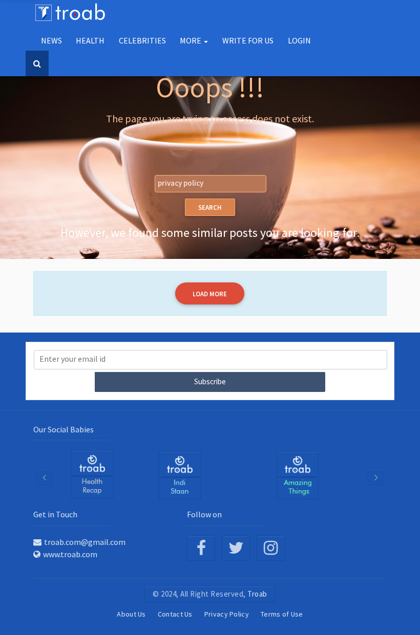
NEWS (51, 40)
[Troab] (298, 474)
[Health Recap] (92, 474)
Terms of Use (282, 614)
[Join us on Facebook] (201, 548)
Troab (257, 594)
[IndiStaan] (180, 474)
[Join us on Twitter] (235, 548)
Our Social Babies (63, 429)
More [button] (191, 40)
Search (210, 207)
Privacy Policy (226, 614)
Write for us (248, 40)
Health (90, 40)
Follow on (204, 514)
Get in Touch (55, 514)
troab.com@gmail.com (84, 542)
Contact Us (175, 614)
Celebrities (142, 40)
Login (299, 40)
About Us (131, 614)
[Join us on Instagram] (270, 548)
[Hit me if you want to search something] (37, 63)
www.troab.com (70, 554)
